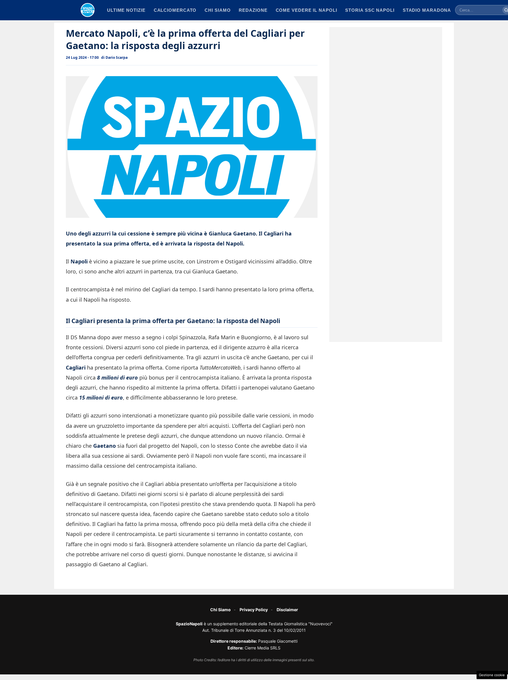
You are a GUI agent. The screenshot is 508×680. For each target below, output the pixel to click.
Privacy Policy (254, 609)
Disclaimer (287, 609)
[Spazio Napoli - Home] (88, 10)
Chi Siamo (220, 609)
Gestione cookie (492, 675)
